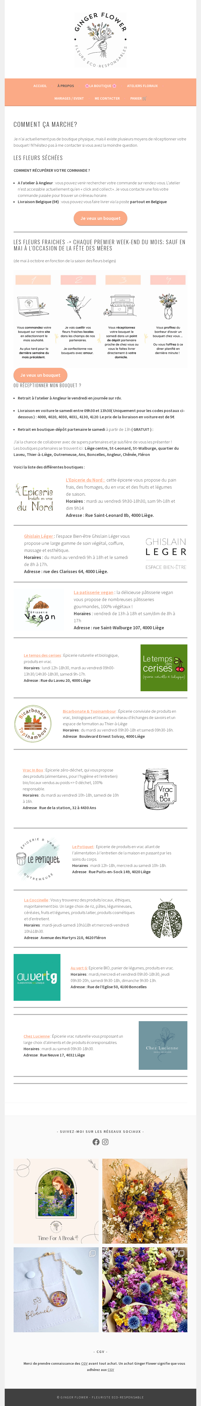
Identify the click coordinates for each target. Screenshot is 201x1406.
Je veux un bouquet (101, 218)
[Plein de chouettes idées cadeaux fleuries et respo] (56, 1289)
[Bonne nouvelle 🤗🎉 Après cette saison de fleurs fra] (144, 1289)
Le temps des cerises (42, 655)
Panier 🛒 (138, 98)
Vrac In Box (33, 770)
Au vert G (79, 967)
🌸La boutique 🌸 (100, 85)
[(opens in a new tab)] (53, 536)
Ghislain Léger (38, 536)
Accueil (40, 85)
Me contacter (107, 98)
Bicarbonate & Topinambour (89, 711)
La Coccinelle (36, 899)
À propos (66, 85)
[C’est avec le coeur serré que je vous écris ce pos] (56, 1201)
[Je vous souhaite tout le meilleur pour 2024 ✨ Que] (144, 1201)
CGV (84, 1363)
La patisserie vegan (93, 592)
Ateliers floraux (142, 85)
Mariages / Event (69, 98)
